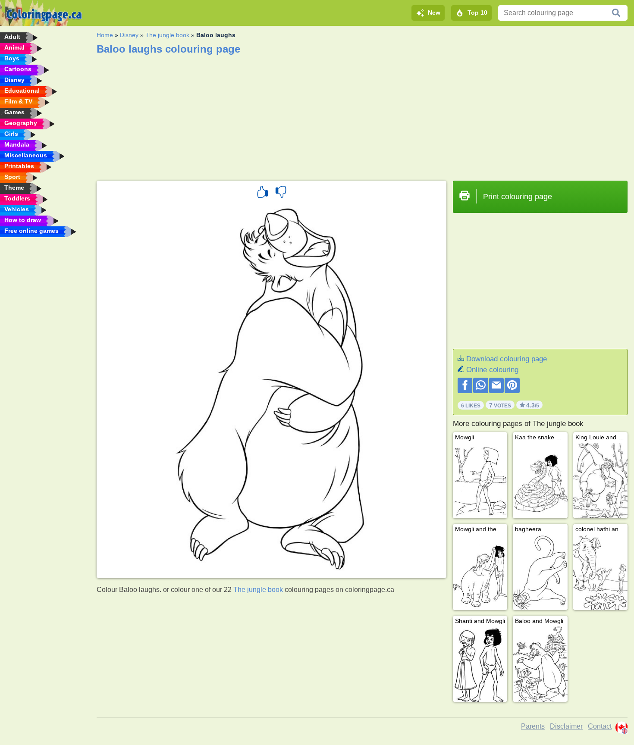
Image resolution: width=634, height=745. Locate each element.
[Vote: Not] (281, 193)
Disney (129, 34)
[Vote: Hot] (263, 193)
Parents (533, 726)
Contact (600, 726)
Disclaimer (566, 726)
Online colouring (492, 370)
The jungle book (167, 34)
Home (105, 34)
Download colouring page (506, 359)
